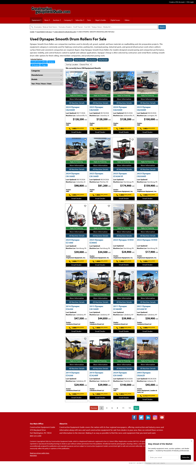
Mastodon (33, 455)
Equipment (36, 20)
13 (130, 408)
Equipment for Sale (44, 32)
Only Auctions (80, 60)
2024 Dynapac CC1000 (73, 241)
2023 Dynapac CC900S (96, 241)
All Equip (69, 60)
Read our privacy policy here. (39, 453)
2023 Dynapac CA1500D (96, 175)
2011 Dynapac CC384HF (120, 307)
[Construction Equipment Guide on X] (142, 419)
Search (162, 27)
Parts (89, 20)
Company (67, 20)
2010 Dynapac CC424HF (96, 374)
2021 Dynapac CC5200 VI (144, 307)
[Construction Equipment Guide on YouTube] (163, 419)
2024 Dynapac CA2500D (73, 108)
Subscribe (79, 20)
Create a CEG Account (177, 2)
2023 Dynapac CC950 (123, 239)
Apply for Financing (76, 95)
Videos (127, 20)
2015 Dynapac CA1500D (96, 307)
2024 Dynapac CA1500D (73, 175)
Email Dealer (76, 132)
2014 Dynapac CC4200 (73, 374)
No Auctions (91, 60)
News (46, 20)
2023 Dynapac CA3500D (144, 175)
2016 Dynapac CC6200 (73, 307)
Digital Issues (115, 20)
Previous (94, 408)
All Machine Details (77, 103)
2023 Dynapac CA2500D (96, 108)
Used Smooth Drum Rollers (65, 32)
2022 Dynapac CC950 (147, 239)
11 (123, 408)
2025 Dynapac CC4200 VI (120, 175)
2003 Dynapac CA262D (144, 374)
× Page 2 (44, 65)
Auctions (56, 20)
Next (136, 408)
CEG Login (190, 2)
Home (32, 32)
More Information (77, 99)
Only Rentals (103, 60)
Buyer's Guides (101, 20)
